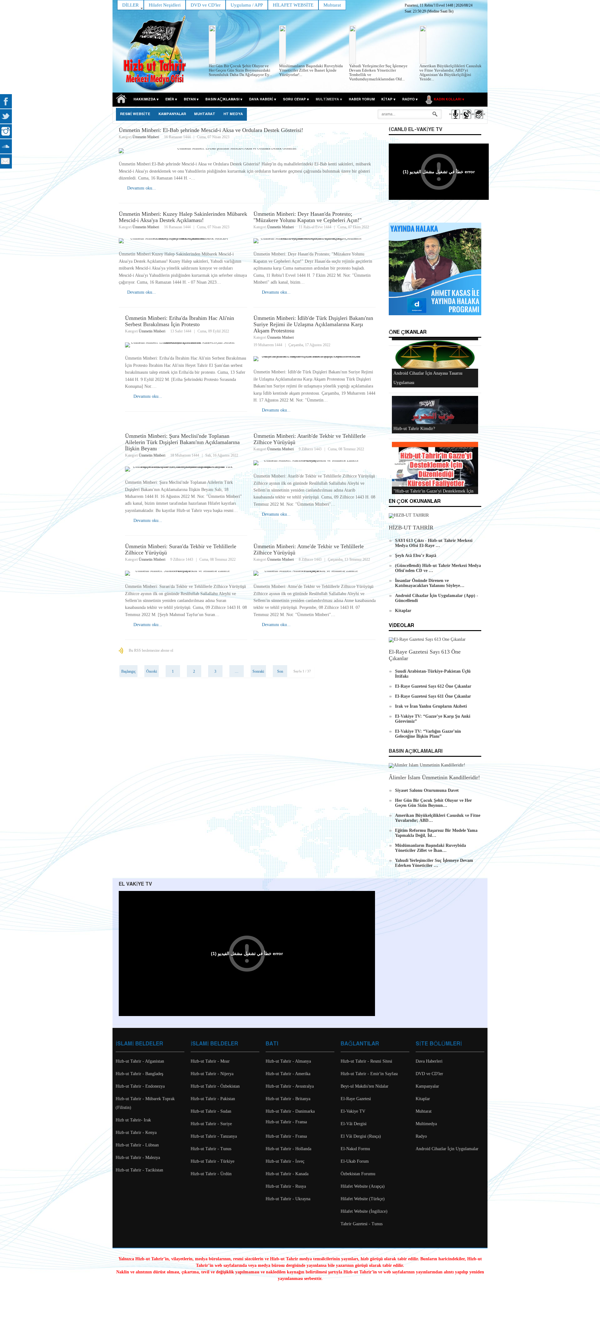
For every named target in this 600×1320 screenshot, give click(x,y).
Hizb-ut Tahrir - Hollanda (288, 1148)
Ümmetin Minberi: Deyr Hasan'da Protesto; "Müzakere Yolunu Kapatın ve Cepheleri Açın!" (307, 217)
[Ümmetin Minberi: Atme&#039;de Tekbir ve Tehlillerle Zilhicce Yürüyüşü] (314, 573)
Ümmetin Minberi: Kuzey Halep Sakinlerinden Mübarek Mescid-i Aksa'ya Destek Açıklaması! (183, 217)
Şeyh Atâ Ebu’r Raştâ (415, 555)
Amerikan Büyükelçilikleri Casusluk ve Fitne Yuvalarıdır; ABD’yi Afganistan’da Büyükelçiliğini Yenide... (450, 72)
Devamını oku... (141, 188)
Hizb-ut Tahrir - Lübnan (137, 1145)
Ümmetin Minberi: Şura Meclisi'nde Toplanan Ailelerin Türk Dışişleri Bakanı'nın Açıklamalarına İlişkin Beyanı (182, 442)
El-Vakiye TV (353, 1111)
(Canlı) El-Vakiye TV (415, 130)
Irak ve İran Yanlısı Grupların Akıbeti (431, 706)
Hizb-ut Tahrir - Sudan (211, 1111)
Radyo (421, 1136)
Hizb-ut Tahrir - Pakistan (213, 1098)
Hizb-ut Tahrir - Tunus (211, 1148)
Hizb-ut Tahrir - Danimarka (290, 1111)
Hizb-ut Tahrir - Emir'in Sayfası (369, 1073)
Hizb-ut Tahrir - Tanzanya (214, 1136)
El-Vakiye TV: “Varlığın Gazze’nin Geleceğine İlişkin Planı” (428, 734)
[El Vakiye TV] (466, 120)
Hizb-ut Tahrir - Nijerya (212, 1073)
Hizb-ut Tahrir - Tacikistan (139, 1170)
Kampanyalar (427, 1086)
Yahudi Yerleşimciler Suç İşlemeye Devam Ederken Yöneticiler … (434, 863)
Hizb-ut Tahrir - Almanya (288, 1061)
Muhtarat (204, 114)
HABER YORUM (362, 100)
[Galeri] (478, 120)
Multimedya (426, 1123)
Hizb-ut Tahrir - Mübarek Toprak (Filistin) (145, 1103)
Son (280, 671)
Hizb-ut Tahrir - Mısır (210, 1061)
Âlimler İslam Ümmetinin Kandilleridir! (434, 777)
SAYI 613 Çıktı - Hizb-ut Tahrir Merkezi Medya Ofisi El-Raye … (433, 543)
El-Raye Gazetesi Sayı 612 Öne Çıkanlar (433, 686)
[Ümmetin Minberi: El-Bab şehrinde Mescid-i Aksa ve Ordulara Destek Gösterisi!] (247, 150)
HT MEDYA (233, 114)
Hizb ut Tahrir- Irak (133, 1120)
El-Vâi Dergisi (354, 1123)
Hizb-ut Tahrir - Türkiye (212, 1161)
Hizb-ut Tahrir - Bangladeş (139, 1073)
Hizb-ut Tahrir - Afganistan (140, 1061)
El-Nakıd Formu (355, 1148)
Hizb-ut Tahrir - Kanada (287, 1173)
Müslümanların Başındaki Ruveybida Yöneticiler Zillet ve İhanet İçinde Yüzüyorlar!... (311, 70)
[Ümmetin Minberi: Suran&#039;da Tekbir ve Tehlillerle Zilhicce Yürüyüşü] (186, 573)
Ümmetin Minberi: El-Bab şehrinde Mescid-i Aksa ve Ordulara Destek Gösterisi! (211, 130)
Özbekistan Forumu (358, 1173)
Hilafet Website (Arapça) (363, 1186)
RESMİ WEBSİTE (135, 114)
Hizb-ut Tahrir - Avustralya (290, 1086)
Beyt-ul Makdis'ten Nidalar (364, 1086)
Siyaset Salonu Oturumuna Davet (427, 790)
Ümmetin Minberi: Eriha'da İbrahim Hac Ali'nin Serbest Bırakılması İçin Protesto (179, 321)
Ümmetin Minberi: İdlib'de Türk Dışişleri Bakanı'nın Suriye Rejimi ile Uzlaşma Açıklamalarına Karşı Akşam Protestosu (313, 324)
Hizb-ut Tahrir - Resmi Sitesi (366, 1061)
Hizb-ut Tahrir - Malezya (138, 1157)
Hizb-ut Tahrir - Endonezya (140, 1086)
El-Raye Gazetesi (356, 1098)
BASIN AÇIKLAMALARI (415, 751)
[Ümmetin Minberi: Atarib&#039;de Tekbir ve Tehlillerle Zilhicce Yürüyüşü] (314, 462)
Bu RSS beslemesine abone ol (151, 650)
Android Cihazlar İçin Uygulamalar (447, 1148)
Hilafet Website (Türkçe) (363, 1198)
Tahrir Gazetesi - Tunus (361, 1223)
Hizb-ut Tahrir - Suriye (211, 1123)
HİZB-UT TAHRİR (411, 527)
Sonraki (258, 671)
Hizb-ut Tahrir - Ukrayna (288, 1198)
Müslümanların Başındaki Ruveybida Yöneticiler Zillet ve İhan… (430, 848)
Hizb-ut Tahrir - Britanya (288, 1098)
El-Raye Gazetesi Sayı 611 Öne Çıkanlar (433, 696)
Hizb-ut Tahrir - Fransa (286, 1122)
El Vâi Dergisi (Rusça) (361, 1136)
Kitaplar (403, 610)
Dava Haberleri (429, 1061)
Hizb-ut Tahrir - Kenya (136, 1132)
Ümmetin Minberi (145, 137)
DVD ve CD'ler (429, 1073)
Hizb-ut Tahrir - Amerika (288, 1073)
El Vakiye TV (135, 884)
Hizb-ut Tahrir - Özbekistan (215, 1086)
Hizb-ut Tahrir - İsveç (285, 1161)
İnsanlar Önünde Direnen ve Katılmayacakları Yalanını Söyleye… (429, 583)
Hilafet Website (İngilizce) (364, 1211)
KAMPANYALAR (172, 114)
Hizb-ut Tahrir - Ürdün (211, 1173)
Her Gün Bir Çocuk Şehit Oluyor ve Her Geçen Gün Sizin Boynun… (433, 803)
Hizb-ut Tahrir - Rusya (286, 1186)
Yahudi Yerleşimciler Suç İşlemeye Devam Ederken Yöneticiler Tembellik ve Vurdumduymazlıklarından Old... (378, 72)
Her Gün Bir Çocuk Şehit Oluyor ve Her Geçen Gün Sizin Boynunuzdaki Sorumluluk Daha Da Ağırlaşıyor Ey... (240, 70)
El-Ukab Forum (355, 1161)
